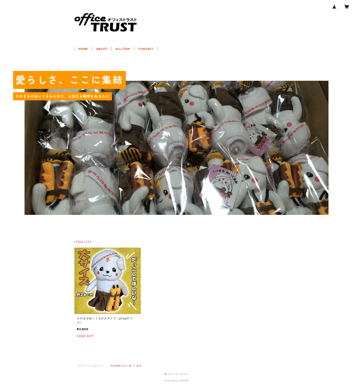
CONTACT (146, 49)
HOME (83, 49)
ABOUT (101, 49)
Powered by (172, 380)
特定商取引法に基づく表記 (126, 365)
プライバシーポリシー (91, 365)
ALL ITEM (123, 49)
